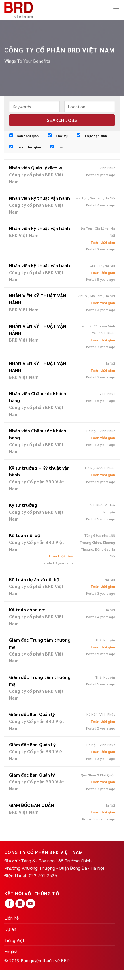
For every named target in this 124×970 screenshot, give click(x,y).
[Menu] (116, 10)
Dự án (10, 929)
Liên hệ (11, 918)
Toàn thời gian (28, 147)
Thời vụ (61, 135)
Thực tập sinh (95, 135)
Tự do (62, 147)
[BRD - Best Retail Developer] (18, 10)
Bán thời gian (27, 135)
